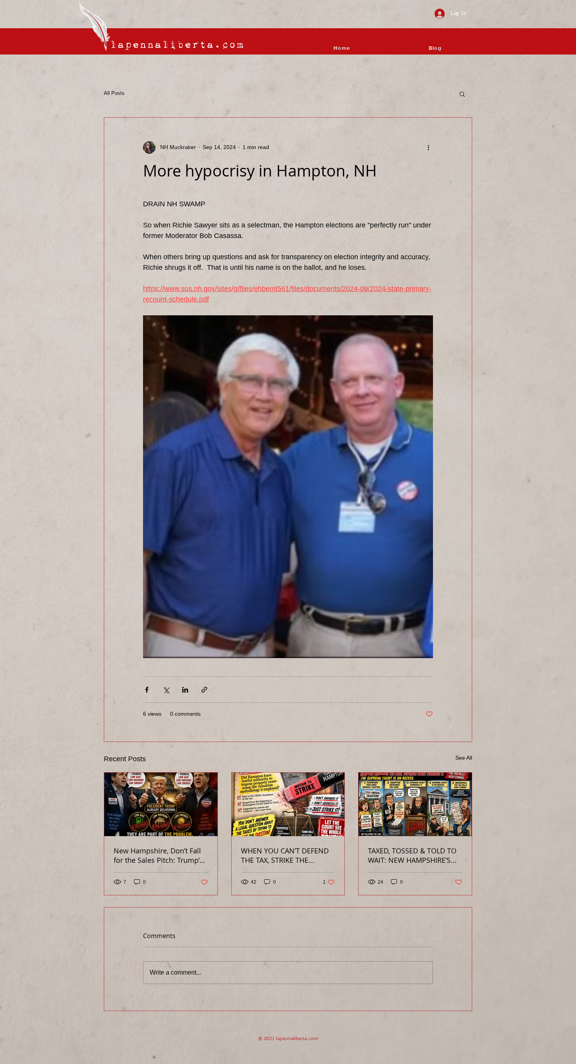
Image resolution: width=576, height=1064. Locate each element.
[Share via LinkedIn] (185, 689)
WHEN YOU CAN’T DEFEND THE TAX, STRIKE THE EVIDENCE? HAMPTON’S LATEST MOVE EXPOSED (285, 855)
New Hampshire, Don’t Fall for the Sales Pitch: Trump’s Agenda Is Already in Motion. (158, 855)
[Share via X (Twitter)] (166, 689)
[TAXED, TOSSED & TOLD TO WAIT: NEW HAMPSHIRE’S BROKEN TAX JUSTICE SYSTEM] (415, 804)
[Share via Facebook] (146, 689)
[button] (462, 94)
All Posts (114, 93)
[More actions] (428, 147)
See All (463, 758)
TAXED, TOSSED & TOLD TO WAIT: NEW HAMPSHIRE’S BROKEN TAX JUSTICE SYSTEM (412, 855)
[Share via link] (204, 689)
